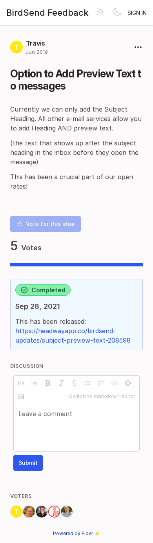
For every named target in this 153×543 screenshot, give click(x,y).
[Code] (114, 383)
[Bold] (48, 383)
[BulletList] (88, 383)
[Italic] (61, 383)
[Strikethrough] (74, 383)
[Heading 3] (34, 383)
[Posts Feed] (100, 12)
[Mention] (128, 383)
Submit (28, 462)
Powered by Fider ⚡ (76, 533)
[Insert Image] (21, 396)
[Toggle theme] (117, 12)
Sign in (137, 12)
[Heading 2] (21, 383)
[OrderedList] (101, 383)
